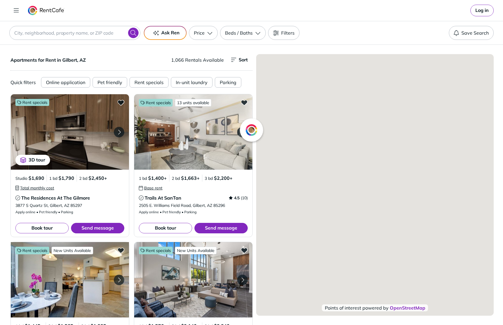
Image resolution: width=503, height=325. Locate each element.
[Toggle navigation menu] (16, 10)
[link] (482, 10)
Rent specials (149, 82)
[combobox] (74, 33)
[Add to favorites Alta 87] (244, 250)
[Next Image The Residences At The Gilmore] (119, 132)
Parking (228, 82)
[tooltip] (34, 188)
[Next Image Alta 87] (242, 280)
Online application (65, 82)
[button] (70, 132)
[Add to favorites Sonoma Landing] (121, 250)
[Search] (133, 33)
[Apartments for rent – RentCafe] (46, 10)
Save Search (475, 33)
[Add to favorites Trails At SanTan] (244, 102)
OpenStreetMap (407, 308)
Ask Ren (170, 32)
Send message (98, 228)
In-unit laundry (192, 82)
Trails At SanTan (163, 198)
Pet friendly (110, 82)
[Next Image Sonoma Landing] (119, 280)
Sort (243, 60)
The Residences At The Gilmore (55, 198)
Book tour (42, 228)
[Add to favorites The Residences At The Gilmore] (121, 102)
